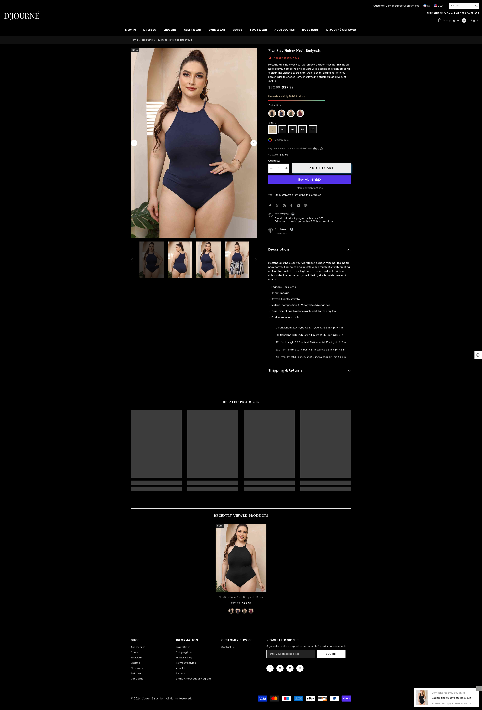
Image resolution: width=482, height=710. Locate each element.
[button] (134, 143)
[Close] (479, 688)
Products (147, 39)
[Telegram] (298, 205)
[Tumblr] (291, 205)
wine (251, 611)
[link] (156, 483)
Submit (331, 654)
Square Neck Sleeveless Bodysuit (451, 697)
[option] (194, 143)
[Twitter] (277, 205)
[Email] (305, 205)
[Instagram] (280, 668)
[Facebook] (270, 205)
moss (244, 611)
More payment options (310, 188)
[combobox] (461, 5)
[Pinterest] (284, 205)
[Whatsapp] (313, 205)
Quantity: (274, 160)
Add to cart (321, 168)
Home (134, 39)
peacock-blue (238, 611)
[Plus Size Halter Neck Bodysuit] (241, 558)
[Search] (464, 6)
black (231, 611)
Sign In (475, 20)
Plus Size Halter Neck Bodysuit (241, 597)
